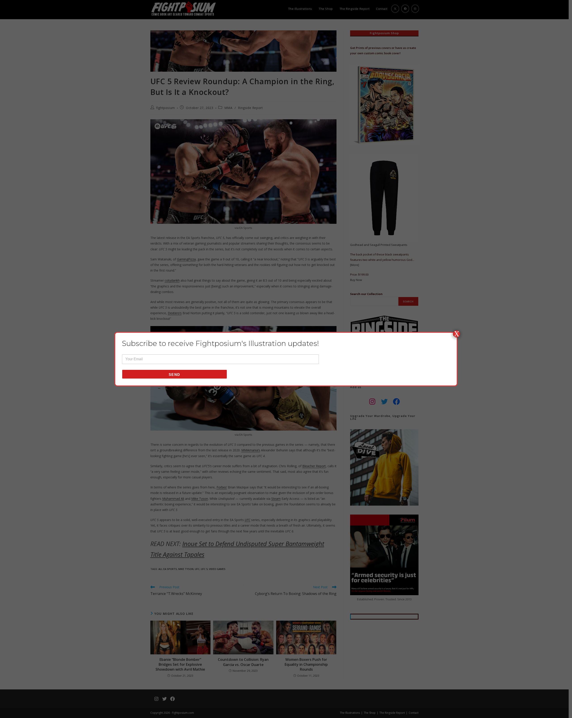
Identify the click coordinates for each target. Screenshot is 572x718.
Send (174, 375)
